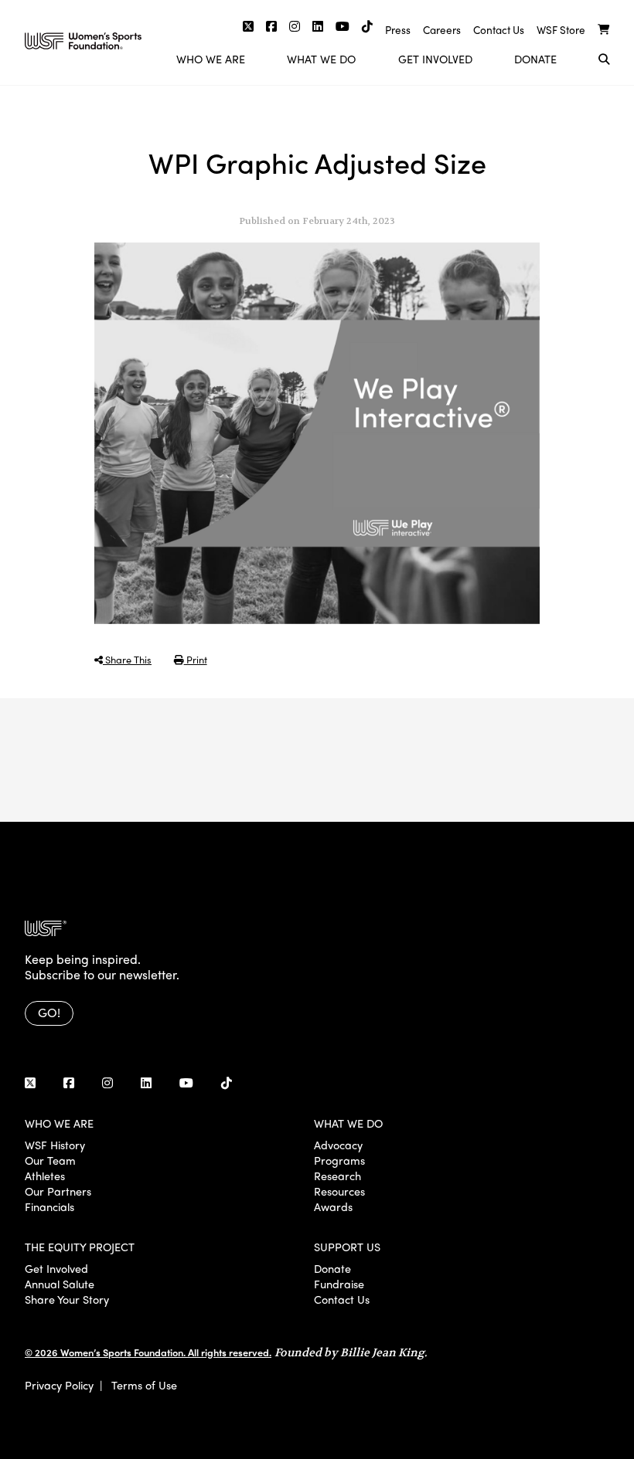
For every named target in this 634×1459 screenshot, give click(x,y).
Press (398, 29)
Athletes (45, 1175)
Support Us (347, 1246)
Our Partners (58, 1191)
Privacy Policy (59, 1385)
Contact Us (498, 29)
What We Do (321, 58)
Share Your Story (67, 1299)
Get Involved (435, 58)
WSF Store (561, 29)
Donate (535, 58)
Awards (333, 1206)
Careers (442, 29)
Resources (339, 1191)
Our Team (50, 1160)
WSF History (55, 1144)
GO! (49, 1012)
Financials (49, 1206)
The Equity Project (80, 1246)
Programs (339, 1160)
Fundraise (339, 1283)
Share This (127, 659)
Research (337, 1175)
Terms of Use (144, 1385)
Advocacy (338, 1144)
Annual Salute (59, 1283)
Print (195, 659)
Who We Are (210, 58)
